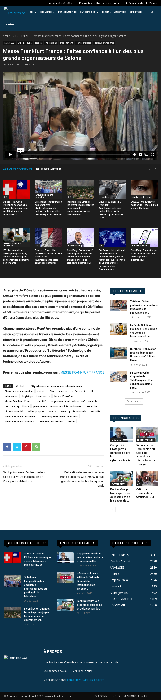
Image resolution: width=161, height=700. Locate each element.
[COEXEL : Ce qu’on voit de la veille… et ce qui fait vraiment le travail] (144, 189)
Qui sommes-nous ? (55, 671)
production (92, 406)
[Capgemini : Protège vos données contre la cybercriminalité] (121, 434)
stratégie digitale (141, 196)
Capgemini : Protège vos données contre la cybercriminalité (120, 453)
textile (71, 421)
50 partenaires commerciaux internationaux (56, 386)
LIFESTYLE (136, 12)
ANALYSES (120, 12)
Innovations (51, 42)
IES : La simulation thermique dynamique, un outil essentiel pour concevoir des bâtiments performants (16, 256)
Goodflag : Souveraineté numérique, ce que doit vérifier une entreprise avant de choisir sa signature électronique (80, 256)
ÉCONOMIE (46, 12)
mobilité (41, 401)
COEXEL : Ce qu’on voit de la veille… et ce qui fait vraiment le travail (144, 205)
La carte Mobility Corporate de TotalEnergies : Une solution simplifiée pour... (141, 380)
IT (92, 391)
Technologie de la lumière (20, 416)
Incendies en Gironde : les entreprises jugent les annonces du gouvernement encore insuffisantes (80, 208)
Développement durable (44, 195)
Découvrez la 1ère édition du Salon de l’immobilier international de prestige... (88, 581)
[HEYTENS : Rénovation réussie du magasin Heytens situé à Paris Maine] (118, 353)
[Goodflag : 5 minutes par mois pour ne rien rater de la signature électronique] (144, 237)
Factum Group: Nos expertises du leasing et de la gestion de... (89, 605)
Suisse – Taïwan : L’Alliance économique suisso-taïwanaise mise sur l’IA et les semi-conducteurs (15, 208)
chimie (41, 391)
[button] (152, 12)
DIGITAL (106, 12)
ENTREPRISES (88, 12)
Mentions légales (82, 671)
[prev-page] (150, 169)
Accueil (7, 36)
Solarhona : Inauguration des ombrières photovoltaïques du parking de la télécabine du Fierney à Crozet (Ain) (48, 208)
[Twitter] (17, 447)
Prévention (74, 245)
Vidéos (10, 24)
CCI (31, 12)
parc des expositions (17, 406)
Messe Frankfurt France (18, 401)
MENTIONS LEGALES (135, 696)
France (38, 42)
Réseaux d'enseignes (104, 42)
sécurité (95, 411)
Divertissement (58, 391)
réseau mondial (14, 411)
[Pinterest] (26, 447)
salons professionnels (73, 411)
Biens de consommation (19, 391)
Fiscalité (104, 196)
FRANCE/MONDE (67, 12)
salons (52, 411)
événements (79, 391)
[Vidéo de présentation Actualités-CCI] (147, 478)
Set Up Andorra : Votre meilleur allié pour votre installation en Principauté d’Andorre (24, 477)
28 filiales (21, 386)
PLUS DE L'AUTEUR (48, 169)
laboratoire (11, 396)
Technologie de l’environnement (59, 416)
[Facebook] (7, 447)
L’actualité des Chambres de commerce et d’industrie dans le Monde (118, 2)
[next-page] (156, 169)
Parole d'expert (84, 42)
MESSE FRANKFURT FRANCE (82, 372)
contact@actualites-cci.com (85, 680)
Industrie (116, 440)
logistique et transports (36, 396)
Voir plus (132, 401)
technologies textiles (51, 421)
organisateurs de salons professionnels (74, 401)
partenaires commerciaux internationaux (57, 406)
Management (66, 42)
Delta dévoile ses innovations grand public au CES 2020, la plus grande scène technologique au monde (81, 479)
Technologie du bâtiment (19, 421)
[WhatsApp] (36, 447)
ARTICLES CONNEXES (17, 169)
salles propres (36, 411)
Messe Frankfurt (63, 396)
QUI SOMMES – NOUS (107, 696)
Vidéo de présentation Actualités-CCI (145, 493)
